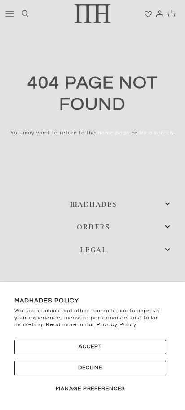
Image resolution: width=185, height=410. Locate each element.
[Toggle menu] (10, 13)
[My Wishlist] (148, 14)
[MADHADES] (92, 13)
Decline (90, 368)
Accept (90, 347)
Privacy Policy (117, 325)
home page (114, 133)
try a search (156, 133)
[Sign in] (156, 13)
